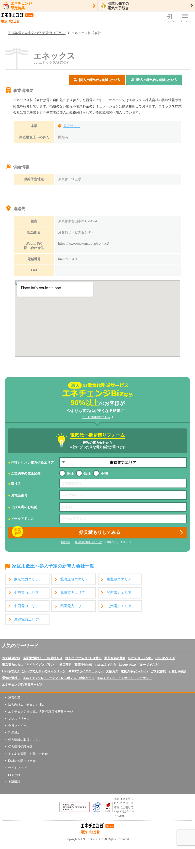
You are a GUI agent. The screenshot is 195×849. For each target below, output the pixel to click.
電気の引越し (11, 678)
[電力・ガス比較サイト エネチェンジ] (17, 18)
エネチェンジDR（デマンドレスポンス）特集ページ (58, 678)
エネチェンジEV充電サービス (22, 684)
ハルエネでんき (105, 664)
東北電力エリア (119, 579)
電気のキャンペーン (134, 671)
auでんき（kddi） (140, 658)
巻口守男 (65, 664)
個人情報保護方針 (20, 746)
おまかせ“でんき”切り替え (83, 658)
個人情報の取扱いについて (88, 542)
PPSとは (14, 775)
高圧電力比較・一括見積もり (42, 658)
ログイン (169, 21)
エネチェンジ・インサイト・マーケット (124, 678)
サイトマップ (17, 768)
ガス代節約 (158, 671)
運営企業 (14, 697)
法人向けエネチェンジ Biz (26, 704)
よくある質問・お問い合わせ (28, 754)
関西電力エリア (119, 593)
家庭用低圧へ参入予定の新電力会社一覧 (53, 566)
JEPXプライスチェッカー (86, 671)
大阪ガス (112, 671)
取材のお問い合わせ (22, 761)
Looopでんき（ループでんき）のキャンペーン (34, 671)
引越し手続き (178, 671)
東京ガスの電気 (114, 658)
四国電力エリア (72, 606)
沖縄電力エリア (26, 619)
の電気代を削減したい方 (99, 79)
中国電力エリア (26, 606)
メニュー (185, 21)
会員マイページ (18, 726)
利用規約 (65, 542)
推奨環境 (14, 782)
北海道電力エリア (74, 579)
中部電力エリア (26, 593)
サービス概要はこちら (96, 417)
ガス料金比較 (11, 658)
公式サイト (71, 126)
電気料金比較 (83, 664)
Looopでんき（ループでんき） (140, 664)
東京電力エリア (26, 579)
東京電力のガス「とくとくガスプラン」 (29, 664)
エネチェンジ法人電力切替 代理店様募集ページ (40, 711)
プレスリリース (18, 718)
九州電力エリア (119, 606)
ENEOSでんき (165, 658)
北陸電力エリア (72, 593)
